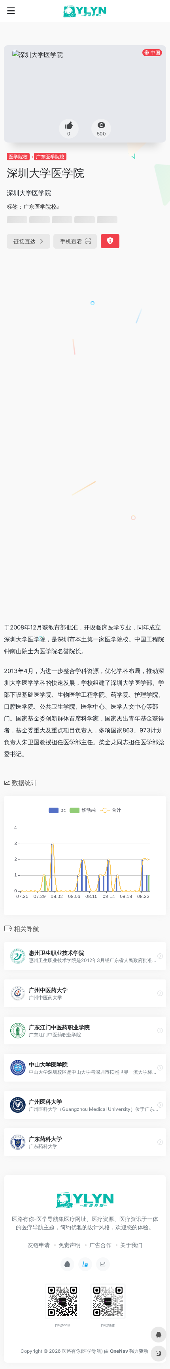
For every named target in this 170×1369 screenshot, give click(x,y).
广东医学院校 (50, 157)
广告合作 (100, 1245)
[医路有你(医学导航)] (85, 11)
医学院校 (18, 157)
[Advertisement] (85, 347)
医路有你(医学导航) (82, 1351)
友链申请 (39, 1245)
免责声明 (70, 1245)
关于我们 (131, 1245)
